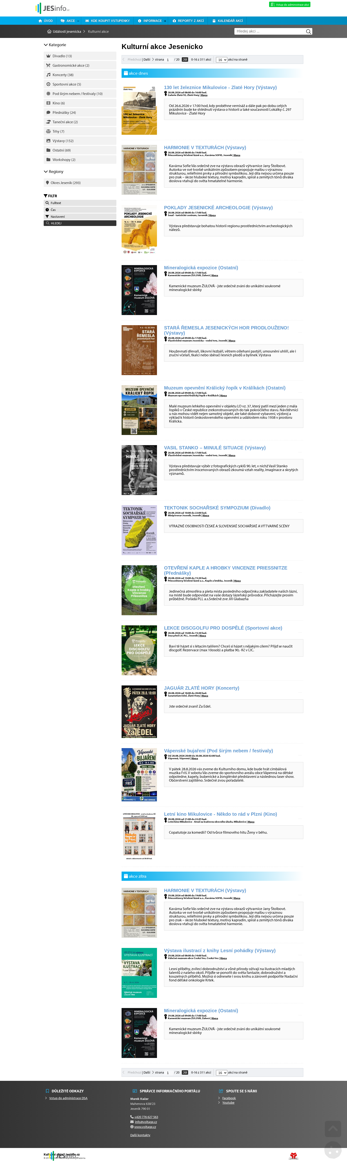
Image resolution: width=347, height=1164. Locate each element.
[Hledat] (308, 31)
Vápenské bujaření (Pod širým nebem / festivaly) (218, 750)
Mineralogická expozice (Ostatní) (201, 267)
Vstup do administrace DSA (68, 1098)
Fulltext (55, 203)
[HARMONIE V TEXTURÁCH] (139, 193)
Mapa (204, 95)
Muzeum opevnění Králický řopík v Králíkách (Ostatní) (225, 387)
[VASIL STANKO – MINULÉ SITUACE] (139, 493)
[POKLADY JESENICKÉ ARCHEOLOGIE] (139, 253)
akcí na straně (237, 59)
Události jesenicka (52, 8)
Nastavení (57, 216)
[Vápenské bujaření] (139, 800)
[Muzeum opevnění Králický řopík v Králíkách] (139, 433)
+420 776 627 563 (146, 1117)
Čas (52, 210)
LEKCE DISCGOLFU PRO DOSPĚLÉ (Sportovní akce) (223, 628)
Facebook (229, 1098)
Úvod (47, 21)
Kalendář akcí (229, 21)
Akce (70, 21)
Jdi (185, 59)
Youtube (228, 1102)
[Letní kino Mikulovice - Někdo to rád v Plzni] (139, 860)
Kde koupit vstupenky (109, 21)
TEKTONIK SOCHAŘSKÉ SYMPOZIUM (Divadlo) (217, 507)
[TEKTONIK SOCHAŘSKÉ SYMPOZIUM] (139, 553)
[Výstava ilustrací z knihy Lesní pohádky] (139, 996)
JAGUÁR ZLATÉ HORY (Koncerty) (201, 688)
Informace (152, 21)
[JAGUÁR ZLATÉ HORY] (139, 736)
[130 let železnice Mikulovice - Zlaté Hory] (139, 133)
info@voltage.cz (146, 1122)
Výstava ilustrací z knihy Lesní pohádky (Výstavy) (220, 950)
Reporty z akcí (190, 21)
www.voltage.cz (145, 1127)
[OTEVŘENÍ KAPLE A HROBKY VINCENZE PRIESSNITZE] (139, 613)
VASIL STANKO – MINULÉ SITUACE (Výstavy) (215, 447)
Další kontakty (140, 1135)
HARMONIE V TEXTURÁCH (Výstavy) (205, 147)
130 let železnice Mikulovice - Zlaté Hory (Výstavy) (220, 87)
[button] (80, 223)
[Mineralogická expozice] (139, 313)
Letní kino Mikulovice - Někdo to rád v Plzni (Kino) (220, 814)
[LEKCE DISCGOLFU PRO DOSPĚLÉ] (139, 674)
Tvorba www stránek (293, 1156)
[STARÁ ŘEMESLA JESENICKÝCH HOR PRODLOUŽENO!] (139, 373)
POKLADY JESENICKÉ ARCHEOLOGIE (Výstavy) (218, 207)
